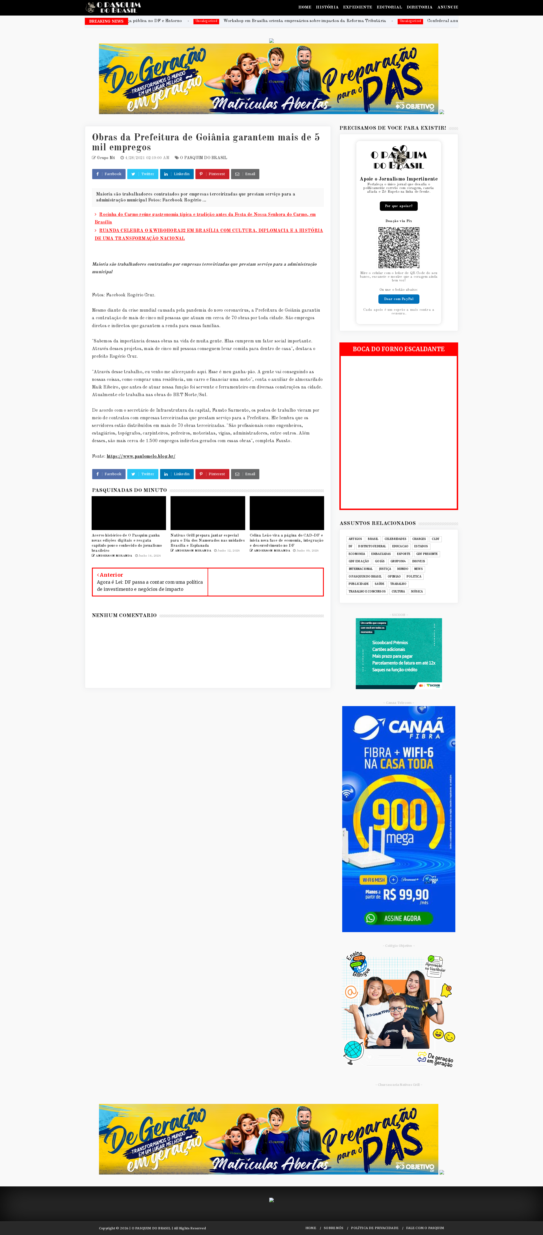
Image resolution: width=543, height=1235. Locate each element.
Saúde (379, 584)
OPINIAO (394, 576)
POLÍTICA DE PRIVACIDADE (374, 1228)
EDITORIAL (389, 7)
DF (350, 546)
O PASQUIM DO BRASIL (203, 158)
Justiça (385, 569)
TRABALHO (398, 584)
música (417, 591)
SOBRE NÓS (333, 1228)
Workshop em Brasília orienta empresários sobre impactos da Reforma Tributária (214, 21)
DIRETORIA (420, 7)
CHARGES (419, 539)
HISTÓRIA (327, 7)
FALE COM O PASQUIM (425, 1228)
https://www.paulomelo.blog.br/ (141, 456)
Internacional (361, 569)
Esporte (403, 554)
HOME (305, 7)
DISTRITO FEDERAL (372, 546)
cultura (398, 591)
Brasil (373, 539)
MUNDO (402, 569)
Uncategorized (320, 21)
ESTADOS (421, 546)
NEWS (418, 569)
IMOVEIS (418, 561)
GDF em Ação (359, 561)
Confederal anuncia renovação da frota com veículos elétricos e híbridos (407, 21)
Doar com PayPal (399, 299)
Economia (357, 554)
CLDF (435, 539)
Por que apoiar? (399, 206)
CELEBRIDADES (395, 539)
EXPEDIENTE (357, 7)
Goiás (380, 561)
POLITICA (414, 576)
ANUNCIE (447, 7)
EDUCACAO (400, 546)
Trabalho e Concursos (367, 591)
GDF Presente (427, 554)
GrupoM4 (398, 561)
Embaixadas (381, 554)
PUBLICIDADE (359, 584)
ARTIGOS (355, 539)
